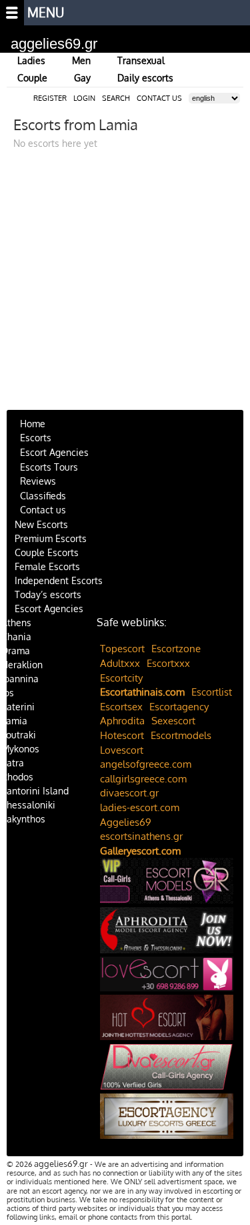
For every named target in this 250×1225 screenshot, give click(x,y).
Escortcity (121, 678)
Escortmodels (181, 735)
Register (50, 98)
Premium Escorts (51, 538)
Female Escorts (47, 566)
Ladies (31, 60)
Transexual (141, 60)
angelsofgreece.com (145, 764)
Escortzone (176, 648)
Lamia (14, 720)
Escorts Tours (49, 467)
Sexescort (173, 720)
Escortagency (179, 706)
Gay (82, 77)
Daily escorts (145, 77)
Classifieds (43, 495)
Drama (15, 650)
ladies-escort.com (139, 807)
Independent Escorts (59, 580)
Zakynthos (23, 818)
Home (32, 423)
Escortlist (211, 692)
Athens (16, 622)
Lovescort (121, 750)
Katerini (18, 706)
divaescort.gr (129, 792)
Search (116, 98)
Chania (16, 636)
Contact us (43, 509)
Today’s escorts (48, 594)
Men (81, 60)
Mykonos (20, 748)
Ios (7, 692)
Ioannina (20, 678)
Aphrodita (122, 720)
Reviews (38, 481)
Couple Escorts (47, 552)
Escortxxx (168, 663)
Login (84, 98)
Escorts (35, 437)
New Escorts (41, 524)
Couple (32, 77)
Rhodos (17, 776)
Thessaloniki (28, 804)
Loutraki (18, 734)
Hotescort (122, 735)
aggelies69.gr (54, 43)
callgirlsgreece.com (143, 778)
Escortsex (121, 706)
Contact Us (159, 98)
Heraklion (22, 664)
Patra (12, 762)
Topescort (122, 648)
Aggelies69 (125, 822)
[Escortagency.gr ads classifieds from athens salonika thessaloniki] (166, 1118)
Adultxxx (120, 663)
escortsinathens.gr (141, 836)
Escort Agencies (54, 452)
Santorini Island (35, 790)
